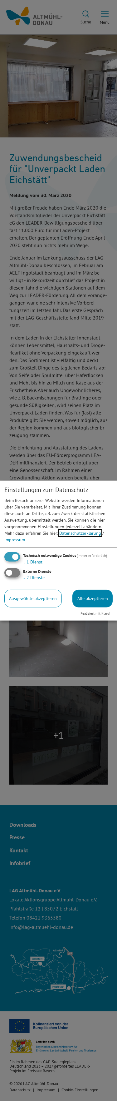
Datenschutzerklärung (80, 533)
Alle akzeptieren (92, 598)
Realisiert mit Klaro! (95, 613)
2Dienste (34, 577)
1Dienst (32, 562)
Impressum (14, 540)
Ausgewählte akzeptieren (33, 598)
